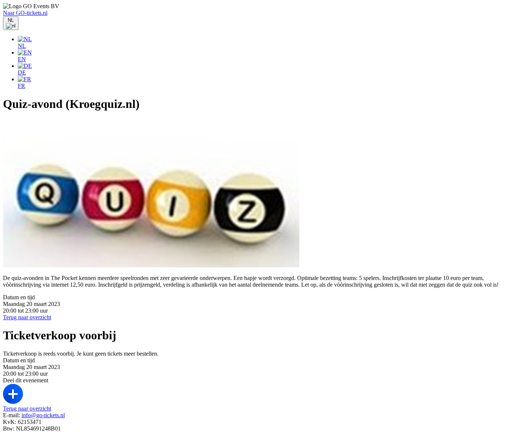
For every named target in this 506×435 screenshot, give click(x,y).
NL (22, 46)
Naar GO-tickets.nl (25, 13)
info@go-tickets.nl (43, 415)
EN (22, 59)
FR (21, 86)
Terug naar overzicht (27, 317)
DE (22, 72)
